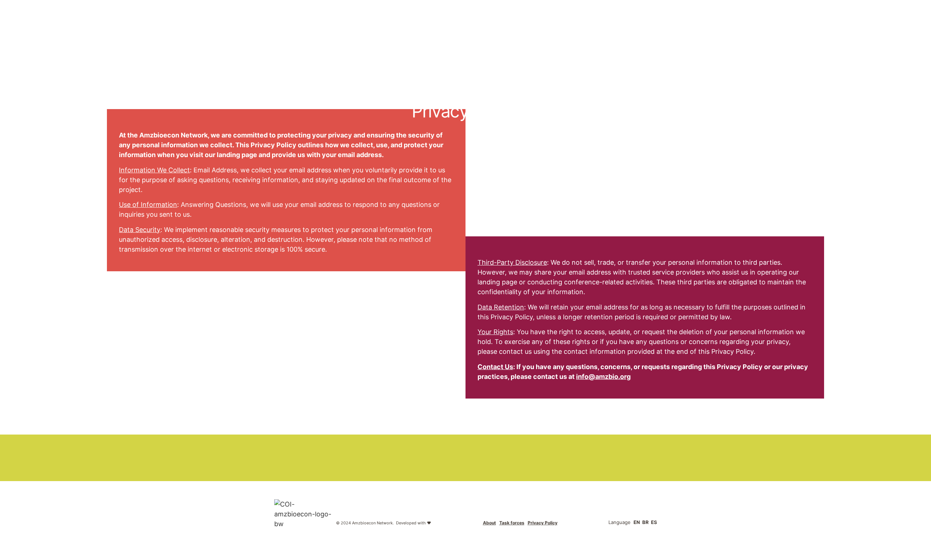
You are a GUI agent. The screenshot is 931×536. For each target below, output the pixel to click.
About (489, 522)
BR (645, 522)
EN (637, 522)
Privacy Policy (543, 522)
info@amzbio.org (603, 376)
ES (654, 522)
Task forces (511, 522)
